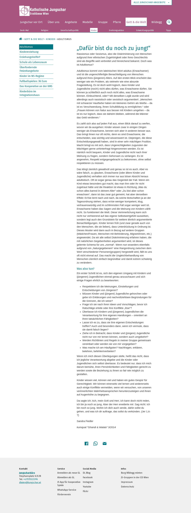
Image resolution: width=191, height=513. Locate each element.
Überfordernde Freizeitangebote (29, 69)
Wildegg (156, 22)
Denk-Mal (24, 30)
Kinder (94, 30)
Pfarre (117, 22)
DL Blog (86, 472)
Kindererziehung (29, 51)
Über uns (53, 22)
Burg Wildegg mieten (131, 472)
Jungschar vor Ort (31, 22)
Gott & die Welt (136, 22)
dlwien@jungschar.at (30, 482)
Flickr (85, 491)
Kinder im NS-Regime (32, 76)
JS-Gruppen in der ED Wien (135, 477)
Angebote (71, 22)
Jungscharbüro (27, 472)
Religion (44, 30)
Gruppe (103, 22)
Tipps (168, 30)
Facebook (88, 477)
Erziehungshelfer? (30, 57)
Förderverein (64, 494)
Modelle (87, 22)
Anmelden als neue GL (68, 472)
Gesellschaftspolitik (70, 30)
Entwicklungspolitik (145, 30)
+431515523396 (30, 479)
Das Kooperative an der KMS (36, 86)
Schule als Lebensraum (33, 62)
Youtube (87, 486)
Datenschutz (127, 486)
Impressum (127, 482)
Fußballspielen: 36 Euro (33, 81)
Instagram (88, 482)
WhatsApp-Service (66, 490)
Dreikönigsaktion (116, 30)
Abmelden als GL (65, 477)
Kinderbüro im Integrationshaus (30, 93)
